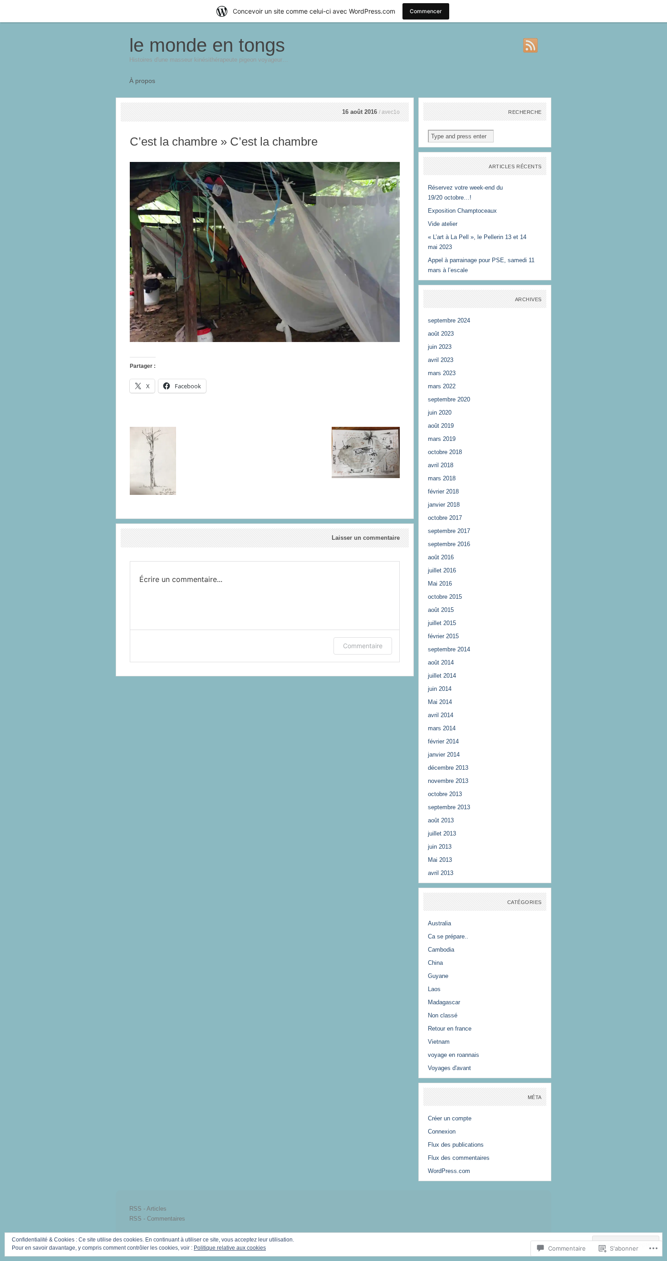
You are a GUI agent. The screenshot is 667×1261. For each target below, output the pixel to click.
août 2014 (441, 662)
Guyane (438, 976)
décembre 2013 (448, 767)
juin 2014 (439, 688)
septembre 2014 (449, 649)
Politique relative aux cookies (230, 1248)
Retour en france (449, 1028)
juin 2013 (439, 846)
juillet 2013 (442, 833)
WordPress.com (449, 1171)
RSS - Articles (148, 1208)
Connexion (442, 1131)
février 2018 (443, 491)
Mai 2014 (440, 702)
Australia (439, 923)
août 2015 (441, 609)
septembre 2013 (449, 807)
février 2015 (443, 636)
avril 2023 (440, 360)
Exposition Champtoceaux (462, 210)
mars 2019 (442, 438)
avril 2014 (440, 715)
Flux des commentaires (459, 1157)
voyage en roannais (453, 1054)
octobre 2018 (445, 452)
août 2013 (441, 820)
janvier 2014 (444, 754)
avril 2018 (440, 465)
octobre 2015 (445, 596)
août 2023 (441, 333)
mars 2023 (442, 373)
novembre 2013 (448, 780)
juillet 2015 (442, 623)
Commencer (426, 11)
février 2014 (443, 741)
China (435, 962)
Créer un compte (449, 1118)
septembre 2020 (449, 399)
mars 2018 (442, 478)
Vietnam (439, 1041)
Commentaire (363, 646)
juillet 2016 (442, 570)
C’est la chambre (173, 141)
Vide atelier (442, 223)
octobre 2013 (445, 794)
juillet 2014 (442, 675)
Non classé (442, 1015)
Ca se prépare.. (448, 936)
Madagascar (444, 1002)
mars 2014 (442, 728)
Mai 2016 (440, 583)
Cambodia (441, 949)
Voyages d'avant (449, 1068)
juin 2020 (439, 412)
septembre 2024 (449, 320)
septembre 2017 (449, 531)
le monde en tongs (207, 45)
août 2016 (441, 557)
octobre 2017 (445, 517)
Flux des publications (456, 1144)
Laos (434, 989)
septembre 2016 (449, 544)
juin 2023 (439, 346)
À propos (142, 80)
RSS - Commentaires (157, 1218)
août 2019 (441, 425)
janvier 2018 (444, 504)
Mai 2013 (440, 859)
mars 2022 (442, 386)
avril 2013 (440, 873)
